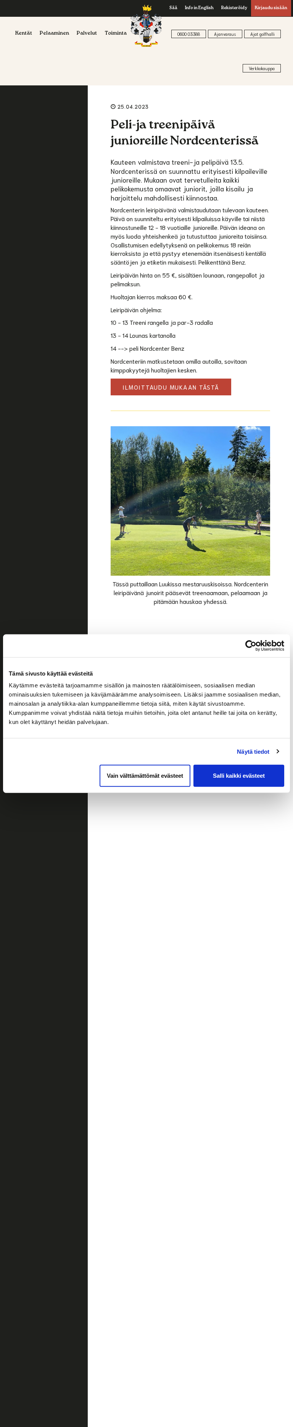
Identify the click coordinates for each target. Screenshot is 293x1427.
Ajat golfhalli (262, 34)
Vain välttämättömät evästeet (145, 775)
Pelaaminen (54, 33)
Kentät (23, 33)
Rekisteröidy (234, 8)
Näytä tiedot (253, 751)
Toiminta (116, 33)
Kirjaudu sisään (271, 8)
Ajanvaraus (225, 34)
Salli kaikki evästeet (239, 775)
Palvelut (87, 33)
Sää (173, 8)
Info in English (199, 8)
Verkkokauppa (262, 68)
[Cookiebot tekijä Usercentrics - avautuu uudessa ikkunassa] (250, 645)
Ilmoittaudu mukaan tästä (170, 387)
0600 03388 (188, 34)
